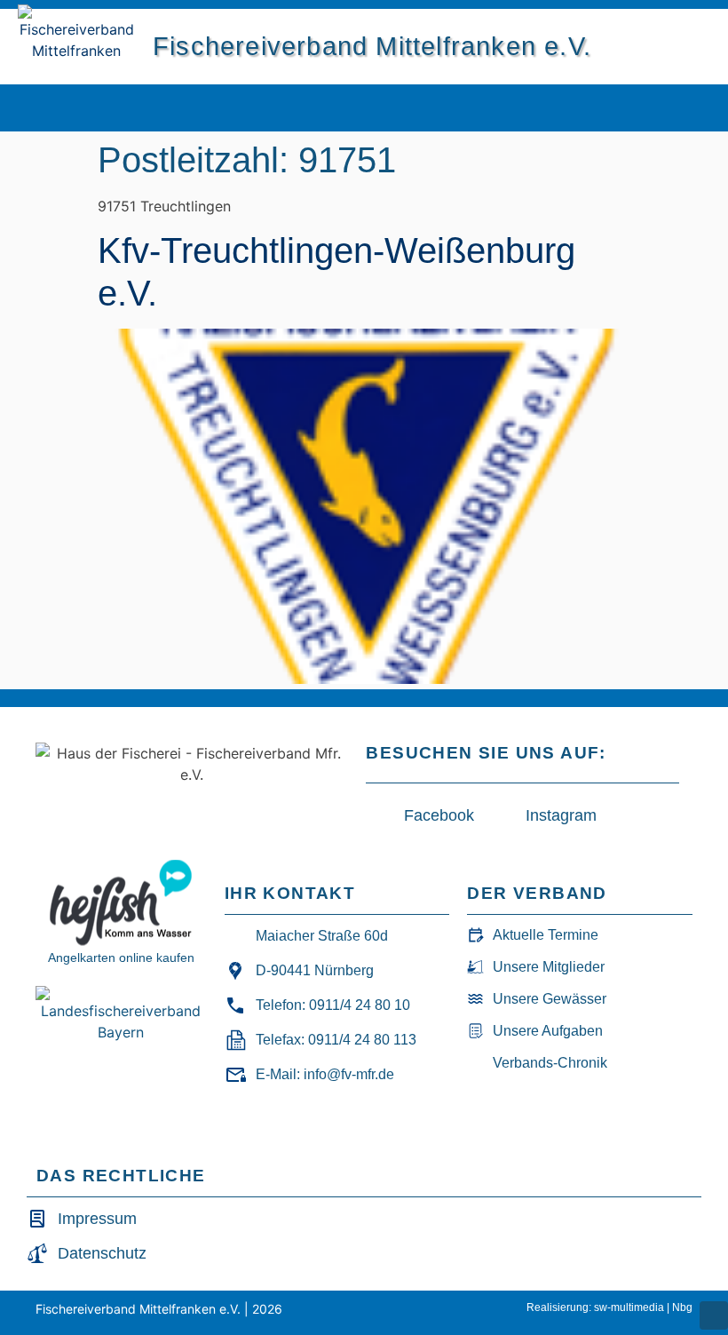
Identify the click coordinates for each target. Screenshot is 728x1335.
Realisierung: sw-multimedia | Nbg (609, 1307)
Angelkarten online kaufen (121, 957)
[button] (638, 107)
